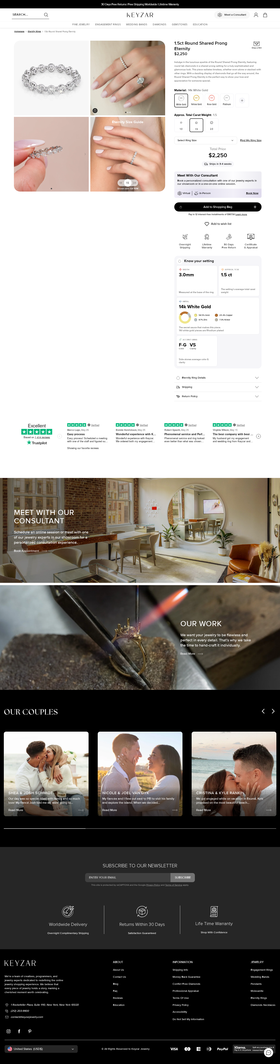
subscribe (183, 877)
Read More (187, 654)
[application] (268, 1052)
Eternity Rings (34, 31)
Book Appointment (26, 551)
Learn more (241, 214)
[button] (81, 24)
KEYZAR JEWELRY (131, 14)
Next (161, 78)
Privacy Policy (153, 885)
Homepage (19, 31)
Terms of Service (173, 885)
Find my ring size (251, 140)
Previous (94, 78)
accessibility (180, 1011)
